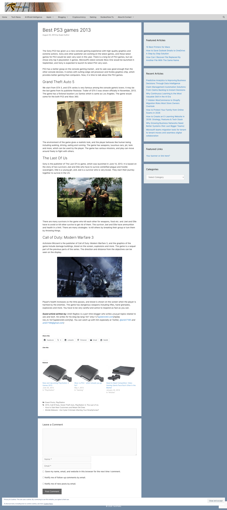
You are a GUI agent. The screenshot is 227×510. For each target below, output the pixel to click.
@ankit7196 (125, 320)
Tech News (16, 17)
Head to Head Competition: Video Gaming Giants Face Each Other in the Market (121, 385)
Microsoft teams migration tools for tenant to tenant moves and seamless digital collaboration (166, 133)
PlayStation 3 (80, 405)
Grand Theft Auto (67, 405)
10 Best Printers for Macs (158, 47)
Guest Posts (50, 402)
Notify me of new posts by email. (60, 484)
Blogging (62, 17)
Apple (48, 17)
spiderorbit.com (105, 317)
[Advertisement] (194, 5)
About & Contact (124, 17)
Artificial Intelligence (33, 17)
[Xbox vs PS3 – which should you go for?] (89, 373)
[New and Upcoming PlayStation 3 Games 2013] (57, 373)
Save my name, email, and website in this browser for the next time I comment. (83, 471)
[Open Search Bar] (223, 17)
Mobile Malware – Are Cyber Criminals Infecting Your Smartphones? (72, 410)
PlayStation (60, 402)
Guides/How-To (107, 17)
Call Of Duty (55, 405)
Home (4, 17)
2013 (47, 405)
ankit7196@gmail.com (53, 323)
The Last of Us (92, 405)
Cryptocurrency (79, 17)
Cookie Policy (48, 504)
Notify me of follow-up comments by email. (65, 477)
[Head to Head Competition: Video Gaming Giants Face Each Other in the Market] (121, 373)
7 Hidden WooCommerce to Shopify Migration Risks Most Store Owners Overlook (163, 103)
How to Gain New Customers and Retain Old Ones (65, 407)
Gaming (93, 17)
